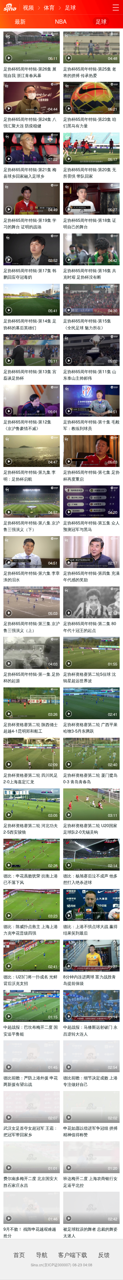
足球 (70, 7)
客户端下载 (72, 1254)
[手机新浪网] (9, 7)
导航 (41, 1254)
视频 (28, 7)
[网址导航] (116, 7)
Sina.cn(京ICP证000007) (51, 1264)
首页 (19, 1254)
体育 (49, 7)
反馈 (104, 1254)
